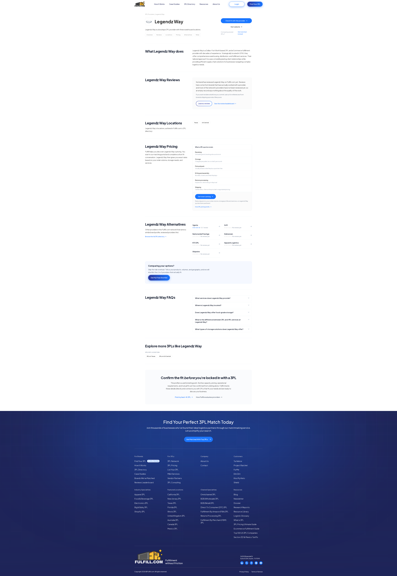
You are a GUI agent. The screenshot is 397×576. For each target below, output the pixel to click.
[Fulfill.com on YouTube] (261, 563)
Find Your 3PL (255, 4)
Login (237, 4)
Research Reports (242, 507)
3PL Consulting (174, 482)
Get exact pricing (204, 196)
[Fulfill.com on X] (246, 563)
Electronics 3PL (141, 503)
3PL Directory (189, 4)
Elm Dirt (237, 474)
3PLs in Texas (151, 356)
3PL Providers (149, 14)
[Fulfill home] (139, 4)
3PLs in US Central (165, 356)
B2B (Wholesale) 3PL (210, 499)
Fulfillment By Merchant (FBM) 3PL (213, 521)
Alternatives (188, 35)
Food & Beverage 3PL (143, 499)
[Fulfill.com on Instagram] (256, 563)
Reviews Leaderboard (144, 482)
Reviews (159, 35)
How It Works (159, 4)
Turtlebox (238, 461)
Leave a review (204, 103)
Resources (204, 4)
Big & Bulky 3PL (141, 507)
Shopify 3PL (139, 511)
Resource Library (241, 511)
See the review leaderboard (224, 103)
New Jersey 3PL (174, 499)
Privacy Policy (244, 572)
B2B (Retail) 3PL (207, 503)
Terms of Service (257, 572)
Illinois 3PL (172, 511)
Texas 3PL (171, 503)
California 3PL (173, 494)
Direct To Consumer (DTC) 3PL (214, 507)
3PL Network (173, 461)
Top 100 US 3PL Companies (246, 533)
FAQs (197, 35)
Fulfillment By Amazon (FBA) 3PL (214, 511)
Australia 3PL (173, 520)
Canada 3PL (172, 524)
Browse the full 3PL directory (154, 236)
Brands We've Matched (144, 478)
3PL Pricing (172, 465)
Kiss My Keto (239, 478)
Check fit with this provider (235, 21)
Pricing (178, 35)
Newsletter (239, 499)
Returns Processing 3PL (211, 516)
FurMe (236, 469)
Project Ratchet (241, 465)
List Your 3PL (172, 469)
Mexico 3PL (172, 528)
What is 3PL (239, 520)
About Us (216, 4)
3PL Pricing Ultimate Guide (245, 524)
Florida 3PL (172, 507)
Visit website (235, 27)
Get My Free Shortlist (159, 278)
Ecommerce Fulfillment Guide (246, 528)
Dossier (237, 503)
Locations (169, 35)
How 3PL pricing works (202, 207)
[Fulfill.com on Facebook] (251, 563)
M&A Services (173, 474)
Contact (204, 465)
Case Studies (174, 4)
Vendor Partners (174, 478)
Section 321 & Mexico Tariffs (246, 537)
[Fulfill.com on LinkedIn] (242, 563)
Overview (149, 35)
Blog (236, 494)
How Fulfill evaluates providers (208, 397)
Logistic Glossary (241, 516)
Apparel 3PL (139, 494)
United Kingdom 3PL (176, 516)
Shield (236, 482)
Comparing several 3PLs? (234, 33)
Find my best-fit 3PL (183, 397)
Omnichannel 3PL (208, 494)
